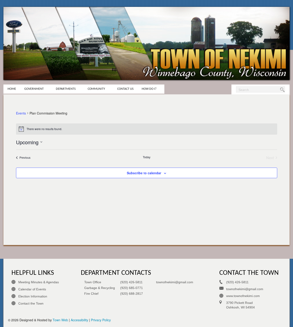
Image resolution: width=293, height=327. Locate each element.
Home (12, 89)
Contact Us (125, 89)
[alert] (146, 128)
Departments (66, 89)
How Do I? (149, 89)
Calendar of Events (32, 289)
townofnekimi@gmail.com (174, 282)
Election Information (32, 296)
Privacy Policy (101, 320)
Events (21, 113)
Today (146, 157)
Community (96, 89)
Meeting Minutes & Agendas (38, 282)
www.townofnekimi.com (243, 296)
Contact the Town (30, 303)
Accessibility (79, 320)
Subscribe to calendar (144, 173)
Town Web (60, 320)
